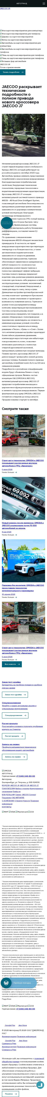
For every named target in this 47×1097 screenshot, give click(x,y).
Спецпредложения (13, 715)
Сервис (18, 795)
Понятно (9, 1094)
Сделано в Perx (9, 1044)
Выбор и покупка (22, 788)
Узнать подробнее (11, 72)
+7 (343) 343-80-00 (25, 776)
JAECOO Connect (29, 795)
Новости (26, 801)
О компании (8, 801)
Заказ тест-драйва (13, 695)
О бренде (19, 801)
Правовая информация (26, 1036)
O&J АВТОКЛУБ (18, 798)
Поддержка (6, 798)
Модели (6, 785)
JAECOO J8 (24, 785)
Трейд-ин (16, 791)
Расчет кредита (12, 736)
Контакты (6, 807)
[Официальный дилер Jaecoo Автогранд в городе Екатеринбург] (8, 3)
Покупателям (8, 788)
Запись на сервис (13, 757)
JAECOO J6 (14, 785)
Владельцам (8, 795)
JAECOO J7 (34, 785)
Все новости (10, 664)
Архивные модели (9, 1036)
